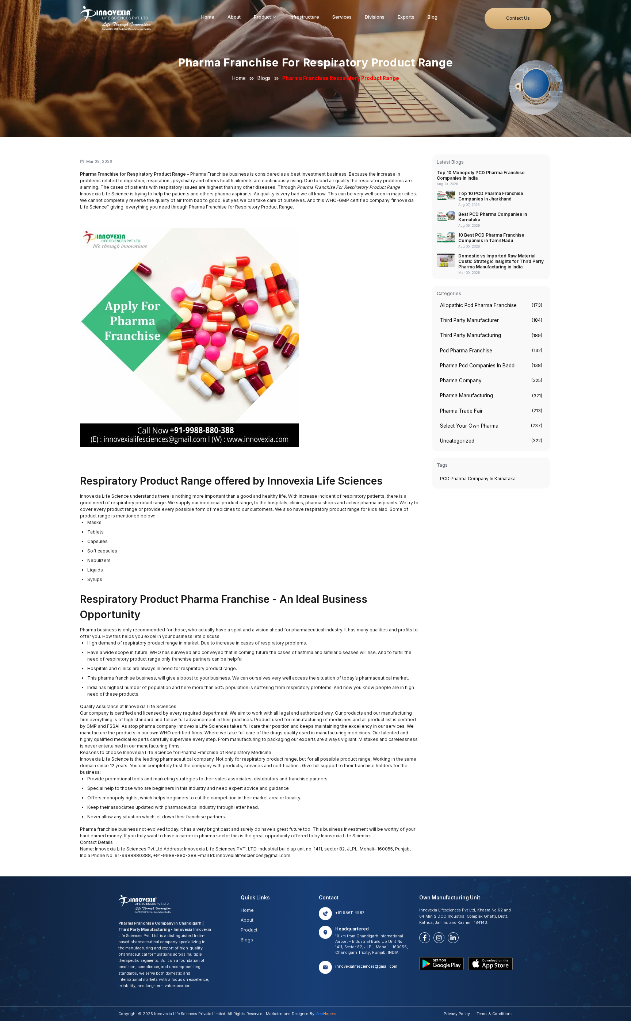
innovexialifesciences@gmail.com (366, 966)
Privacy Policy (457, 1014)
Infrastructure (304, 17)
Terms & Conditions (495, 1014)
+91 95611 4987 (349, 912)
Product (262, 17)
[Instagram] (438, 937)
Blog (432, 17)
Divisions (375, 17)
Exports (406, 17)
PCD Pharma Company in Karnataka (478, 478)
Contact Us (518, 18)
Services (342, 17)
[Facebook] (424, 937)
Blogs (264, 78)
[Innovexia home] (117, 18)
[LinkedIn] (453, 937)
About (234, 17)
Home (207, 17)
